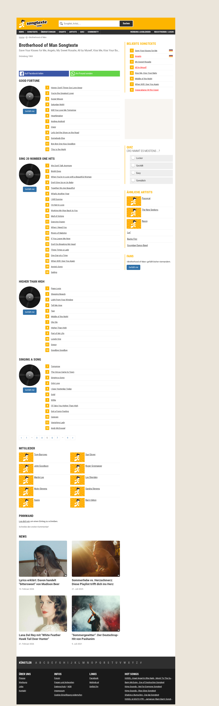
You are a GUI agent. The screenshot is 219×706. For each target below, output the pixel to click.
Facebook (93, 678)
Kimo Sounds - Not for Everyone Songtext (143, 686)
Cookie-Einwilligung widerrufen (68, 695)
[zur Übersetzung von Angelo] (171, 56)
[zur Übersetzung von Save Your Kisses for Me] (171, 50)
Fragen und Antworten (64, 682)
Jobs (21, 686)
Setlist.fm (93, 686)
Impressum (59, 690)
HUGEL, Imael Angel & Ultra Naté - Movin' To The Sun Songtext (153, 678)
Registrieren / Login (164, 32)
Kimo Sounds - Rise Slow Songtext (140, 690)
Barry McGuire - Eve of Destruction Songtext (144, 682)
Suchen (126, 23)
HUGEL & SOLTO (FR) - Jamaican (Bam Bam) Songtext (149, 699)
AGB (69, 686)
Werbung (23, 682)
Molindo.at (94, 682)
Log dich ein (24, 521)
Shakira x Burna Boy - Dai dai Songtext (142, 695)
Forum (57, 678)
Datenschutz (60, 686)
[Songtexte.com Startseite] (34, 23)
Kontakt (22, 690)
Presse (22, 678)
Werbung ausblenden (140, 32)
